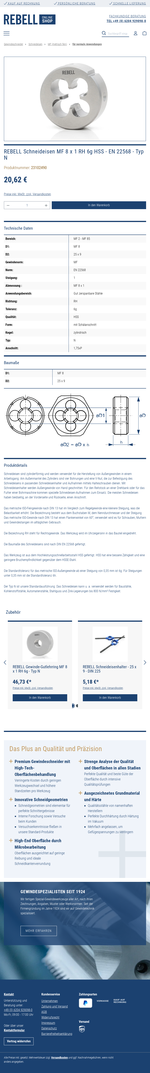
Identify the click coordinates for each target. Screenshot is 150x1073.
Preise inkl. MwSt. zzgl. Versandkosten (27, 194)
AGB (44, 1012)
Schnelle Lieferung (129, 3)
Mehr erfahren (39, 931)
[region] (75, 99)
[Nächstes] (145, 662)
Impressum (48, 1023)
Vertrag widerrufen (19, 1041)
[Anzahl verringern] (8, 205)
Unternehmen (49, 1001)
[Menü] (6, 33)
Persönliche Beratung (76, 3)
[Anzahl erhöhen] (46, 205)
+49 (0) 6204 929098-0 (18, 1010)
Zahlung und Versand (54, 1006)
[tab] (13, 612)
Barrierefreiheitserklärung (56, 1034)
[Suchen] (105, 33)
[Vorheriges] (5, 662)
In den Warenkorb (99, 205)
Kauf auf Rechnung (23, 3)
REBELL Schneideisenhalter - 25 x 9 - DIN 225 (109, 669)
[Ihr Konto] (135, 33)
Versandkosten (59, 1057)
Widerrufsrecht (50, 1017)
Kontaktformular (14, 1030)
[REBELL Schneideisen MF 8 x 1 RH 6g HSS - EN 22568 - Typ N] (75, 99)
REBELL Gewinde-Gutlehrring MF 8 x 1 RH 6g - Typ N (40, 669)
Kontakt (9, 994)
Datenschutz (49, 1028)
